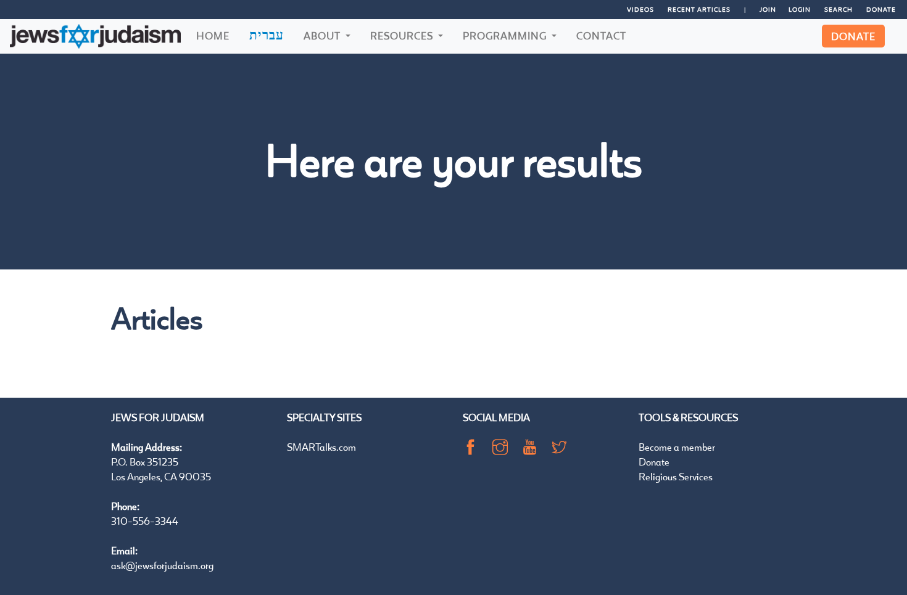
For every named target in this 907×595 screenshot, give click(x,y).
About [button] (323, 35)
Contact (601, 35)
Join (768, 9)
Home (213, 35)
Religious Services (676, 476)
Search (838, 9)
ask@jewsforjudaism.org (162, 565)
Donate (881, 9)
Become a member (677, 446)
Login (800, 9)
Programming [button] (506, 35)
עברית (266, 34)
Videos (640, 9)
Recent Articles (699, 9)
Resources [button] (403, 35)
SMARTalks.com (321, 446)
